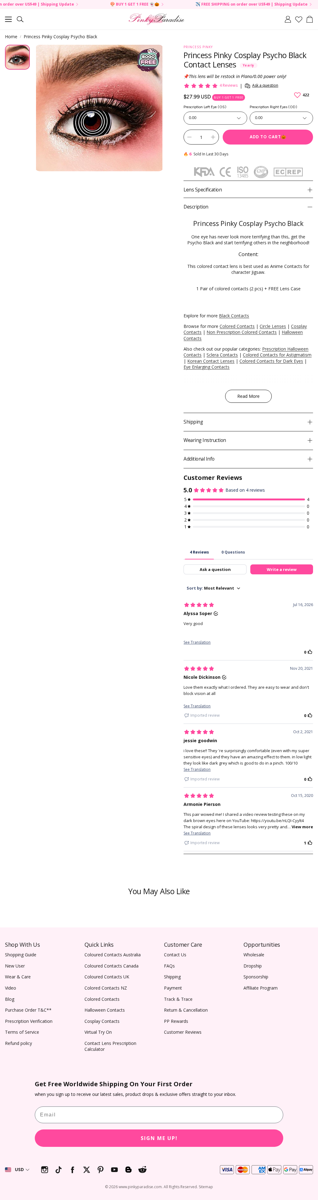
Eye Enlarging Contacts (206, 367)
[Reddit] (142, 1170)
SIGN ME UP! (159, 1138)
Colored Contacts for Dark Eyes (271, 361)
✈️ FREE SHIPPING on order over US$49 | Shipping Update (230, 4)
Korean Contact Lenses (210, 361)
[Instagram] (44, 1170)
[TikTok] (58, 1170)
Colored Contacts (237, 326)
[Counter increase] (213, 137)
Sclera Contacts (222, 355)
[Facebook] (72, 1170)
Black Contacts (234, 316)
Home (11, 36)
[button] (8, 19)
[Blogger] (128, 1170)
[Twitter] (86, 1170)
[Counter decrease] (189, 137)
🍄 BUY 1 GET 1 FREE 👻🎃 (113, 4)
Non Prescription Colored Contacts (242, 332)
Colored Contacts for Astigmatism (277, 355)
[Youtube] (114, 1170)
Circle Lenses (273, 326)
